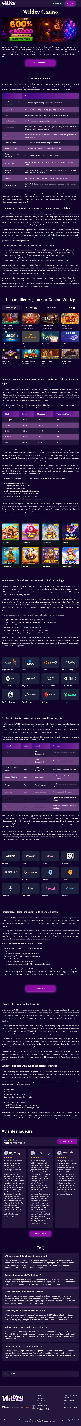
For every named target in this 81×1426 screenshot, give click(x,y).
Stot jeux (68, 307)
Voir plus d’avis (40, 1233)
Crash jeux (49, 307)
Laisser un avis (67, 1141)
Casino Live (29, 307)
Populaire (9, 307)
